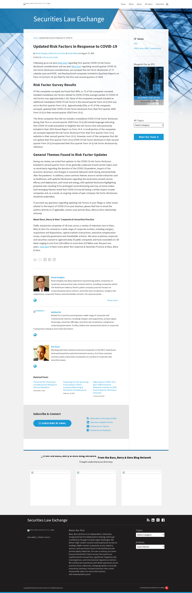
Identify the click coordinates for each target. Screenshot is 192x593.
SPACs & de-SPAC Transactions (147, 48)
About (139, 4)
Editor (131, 4)
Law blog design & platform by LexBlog (152, 588)
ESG (135, 43)
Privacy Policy (44, 537)
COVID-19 (44, 57)
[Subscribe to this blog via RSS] (148, 520)
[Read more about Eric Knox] (35, 366)
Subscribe (160, 4)
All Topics (149, 4)
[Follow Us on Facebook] (163, 520)
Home (123, 4)
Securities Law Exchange (68, 18)
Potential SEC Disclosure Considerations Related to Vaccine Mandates (45, 385)
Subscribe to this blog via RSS (103, 418)
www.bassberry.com (82, 574)
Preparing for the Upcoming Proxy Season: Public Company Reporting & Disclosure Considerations (76, 386)
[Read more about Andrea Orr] (35, 335)
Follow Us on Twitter (99, 426)
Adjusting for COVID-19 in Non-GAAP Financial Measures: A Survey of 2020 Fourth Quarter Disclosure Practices (105, 387)
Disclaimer (31, 537)
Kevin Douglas (42, 53)
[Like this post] (49, 259)
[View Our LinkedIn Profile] (153, 520)
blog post (62, 62)
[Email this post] (40, 259)
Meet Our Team (145, 136)
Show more (112, 300)
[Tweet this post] (45, 259)
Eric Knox (62, 53)
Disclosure (53, 57)
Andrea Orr (52, 53)
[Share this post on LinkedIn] (54, 259)
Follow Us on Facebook (100, 430)
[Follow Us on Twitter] (158, 520)
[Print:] (35, 259)
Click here (44, 246)
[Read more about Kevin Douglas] (35, 300)
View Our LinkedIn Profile (101, 422)
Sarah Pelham (73, 53)
